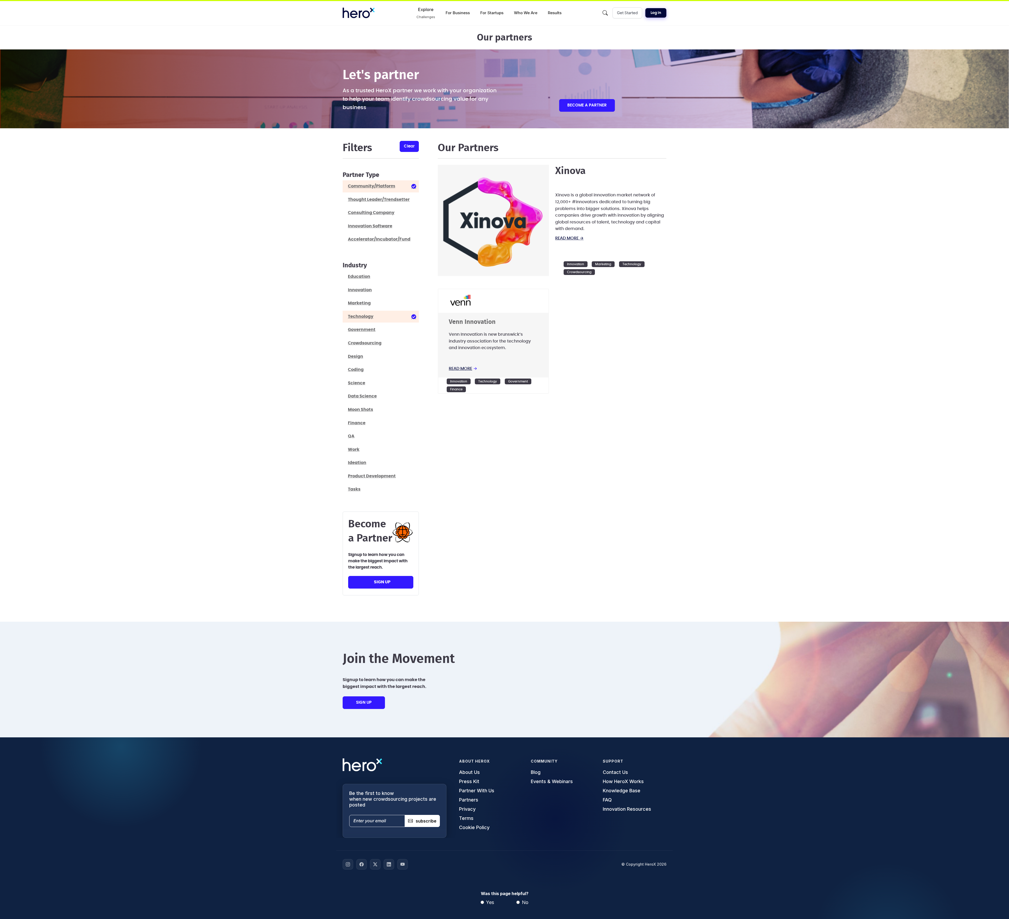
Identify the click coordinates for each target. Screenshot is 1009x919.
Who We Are (525, 12)
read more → (569, 238)
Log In (656, 13)
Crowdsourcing (579, 272)
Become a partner (587, 105)
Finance (456, 389)
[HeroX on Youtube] (402, 864)
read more (460, 368)
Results (555, 12)
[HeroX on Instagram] (348, 864)
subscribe (426, 821)
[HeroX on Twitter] (375, 864)
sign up (382, 582)
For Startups (491, 12)
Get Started (627, 12)
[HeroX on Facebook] (361, 864)
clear (409, 146)
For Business (458, 12)
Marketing (603, 264)
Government (518, 381)
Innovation (575, 264)
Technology (631, 264)
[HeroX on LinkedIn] (389, 864)
